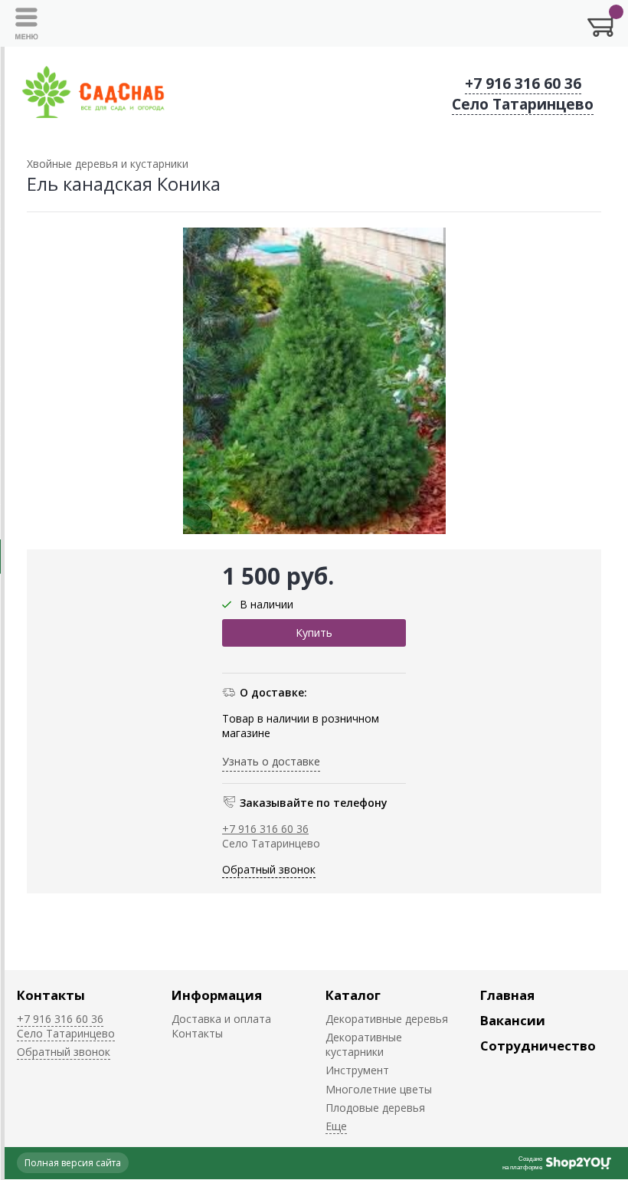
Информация (217, 995)
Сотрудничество (538, 1045)
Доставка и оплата (221, 1018)
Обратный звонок (269, 869)
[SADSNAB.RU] (93, 94)
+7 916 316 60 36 (523, 83)
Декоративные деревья (386, 1018)
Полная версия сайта (73, 1162)
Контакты (51, 995)
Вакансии (512, 1020)
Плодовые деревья (375, 1107)
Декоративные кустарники (363, 1044)
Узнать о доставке (271, 761)
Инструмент (357, 1070)
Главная (507, 995)
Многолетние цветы (378, 1089)
